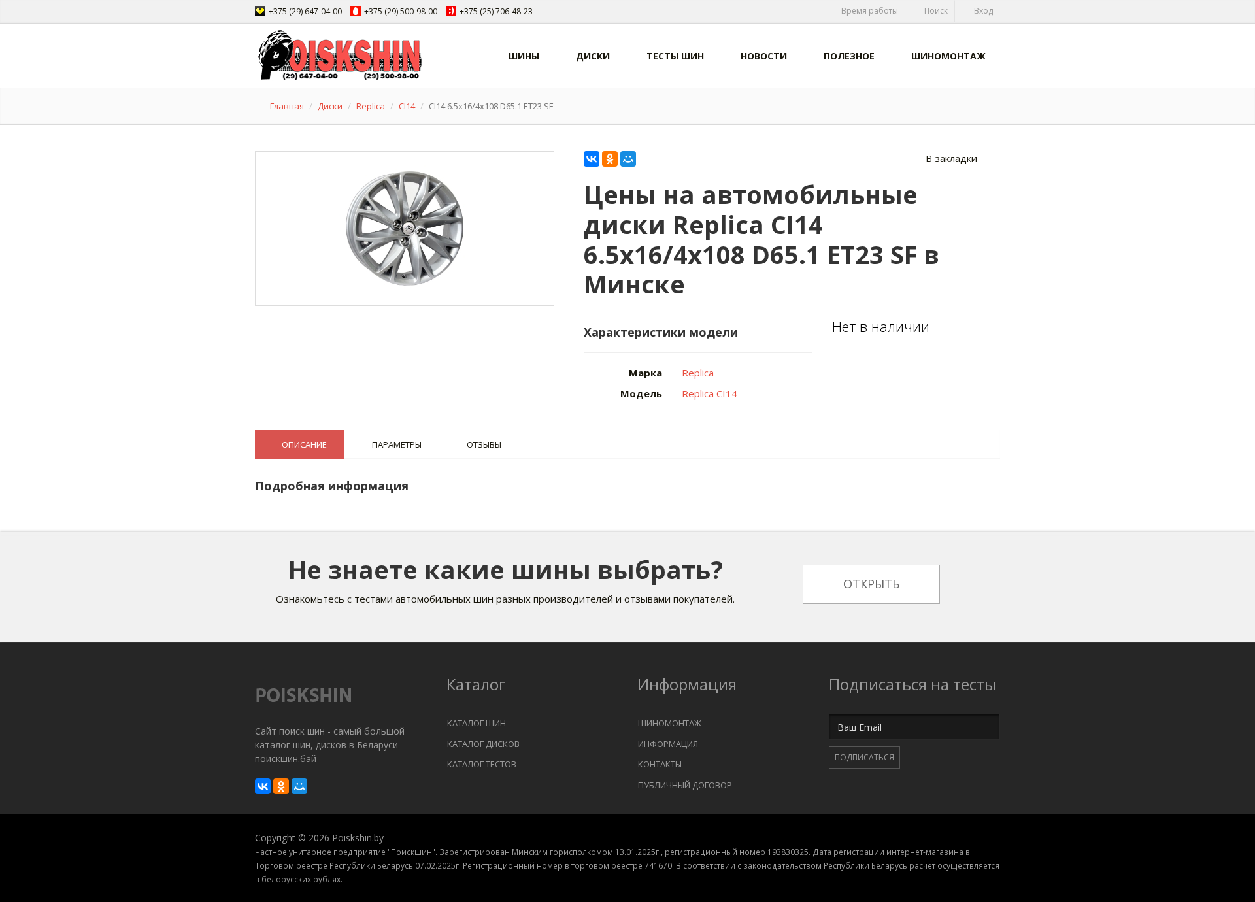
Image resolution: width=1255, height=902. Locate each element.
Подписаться (864, 757)
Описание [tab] (304, 444)
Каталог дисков (483, 744)
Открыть (871, 584)
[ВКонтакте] (591, 159)
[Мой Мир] (628, 159)
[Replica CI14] (405, 226)
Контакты (660, 764)
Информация (668, 744)
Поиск (935, 10)
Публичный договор (685, 785)
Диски (593, 56)
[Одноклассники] (610, 159)
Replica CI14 (709, 393)
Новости (764, 56)
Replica (370, 106)
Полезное (849, 56)
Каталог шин (476, 723)
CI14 (407, 106)
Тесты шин (675, 56)
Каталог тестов (481, 764)
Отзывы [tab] (484, 444)
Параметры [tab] (397, 444)
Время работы (868, 10)
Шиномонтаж (948, 56)
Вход (982, 10)
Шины (524, 56)
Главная (287, 106)
